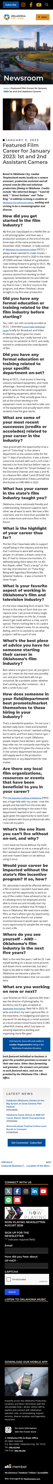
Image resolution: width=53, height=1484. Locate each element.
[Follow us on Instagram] (26, 1191)
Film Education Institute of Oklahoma (25, 798)
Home (6, 88)
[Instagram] (23, 4)
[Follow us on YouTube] (43, 1191)
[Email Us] (17, 1200)
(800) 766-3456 (19, 1451)
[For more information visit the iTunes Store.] (8, 1429)
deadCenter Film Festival (14, 1008)
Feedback (23, 1473)
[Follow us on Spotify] (8, 1200)
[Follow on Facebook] (31, 4)
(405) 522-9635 (14, 1447)
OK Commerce (11, 1473)
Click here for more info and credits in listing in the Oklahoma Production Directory (26, 1044)
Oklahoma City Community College (18, 202)
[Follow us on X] (8, 1191)
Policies (32, 1473)
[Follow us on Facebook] (17, 1191)
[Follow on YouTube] (38, 4)
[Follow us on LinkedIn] (34, 1191)
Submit (12, 1291)
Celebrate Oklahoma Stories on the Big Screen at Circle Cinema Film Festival (25, 1103)
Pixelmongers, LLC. (32, 1479)
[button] (46, 4)
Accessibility (43, 1473)
